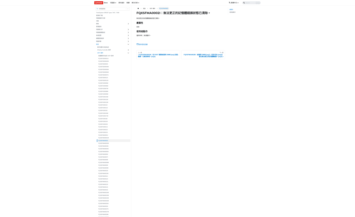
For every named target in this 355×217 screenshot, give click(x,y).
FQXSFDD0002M (103, 61)
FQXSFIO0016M (103, 113)
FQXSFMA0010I (103, 170)
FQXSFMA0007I (103, 157)
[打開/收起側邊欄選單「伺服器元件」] (128, 29)
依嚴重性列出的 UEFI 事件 (106, 55)
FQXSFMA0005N (103, 151)
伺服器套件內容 (100, 18)
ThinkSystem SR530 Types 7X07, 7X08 (107, 12)
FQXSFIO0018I (102, 118)
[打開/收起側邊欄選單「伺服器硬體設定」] (128, 32)
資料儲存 (121, 3)
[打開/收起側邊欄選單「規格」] (128, 23)
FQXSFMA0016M (103, 192)
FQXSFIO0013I (102, 105)
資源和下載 (99, 15)
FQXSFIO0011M (103, 99)
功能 (97, 21)
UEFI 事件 (100, 53)
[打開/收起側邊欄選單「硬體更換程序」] (128, 38)
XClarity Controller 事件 (104, 50)
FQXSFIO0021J (103, 127)
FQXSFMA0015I (103, 190)
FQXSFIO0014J (103, 107)
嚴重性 (231, 9)
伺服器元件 (99, 29)
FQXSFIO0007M (103, 88)
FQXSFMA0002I (103, 140)
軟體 (128, 3)
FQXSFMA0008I (103, 159)
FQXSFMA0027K (103, 209)
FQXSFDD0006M (103, 72)
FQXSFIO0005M (103, 83)
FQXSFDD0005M (103, 69)
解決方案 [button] (135, 3)
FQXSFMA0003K (103, 146)
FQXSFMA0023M (103, 195)
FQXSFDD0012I (103, 77)
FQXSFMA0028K (103, 214)
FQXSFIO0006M (103, 86)
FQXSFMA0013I (103, 184)
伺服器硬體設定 (100, 32)
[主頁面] (138, 8)
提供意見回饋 (143, 44)
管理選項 (98, 26)
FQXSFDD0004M (103, 66)
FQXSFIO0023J (103, 132)
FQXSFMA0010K (103, 173)
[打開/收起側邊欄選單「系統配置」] (128, 35)
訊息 (97, 44)
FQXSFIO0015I (102, 110)
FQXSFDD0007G (103, 75)
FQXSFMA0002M (103, 143)
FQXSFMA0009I (103, 165)
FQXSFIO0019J (103, 121)
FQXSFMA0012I (103, 179)
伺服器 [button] (112, 3)
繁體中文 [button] (234, 3)
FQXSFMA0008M (103, 162)
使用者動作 (233, 12)
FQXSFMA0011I (103, 176)
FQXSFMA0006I (103, 154)
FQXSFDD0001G (103, 58)
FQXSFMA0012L (103, 181)
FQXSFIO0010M (103, 97)
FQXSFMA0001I (103, 135)
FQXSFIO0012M (103, 102)
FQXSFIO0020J (103, 124)
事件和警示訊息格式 (103, 47)
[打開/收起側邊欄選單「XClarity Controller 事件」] (128, 50)
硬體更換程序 (100, 38)
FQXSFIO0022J (103, 129)
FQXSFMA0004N (103, 148)
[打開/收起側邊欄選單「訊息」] (128, 44)
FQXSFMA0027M (103, 211)
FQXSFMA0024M (103, 198)
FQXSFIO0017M (103, 116)
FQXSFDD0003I (103, 64)
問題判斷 (98, 41)
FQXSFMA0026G (103, 203)
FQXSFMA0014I (103, 187)
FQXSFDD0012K (103, 80)
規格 (97, 23)
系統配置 (98, 35)
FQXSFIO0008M (103, 91)
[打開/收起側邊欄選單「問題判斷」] (128, 41)
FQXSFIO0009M (103, 94)
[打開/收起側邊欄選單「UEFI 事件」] (128, 52)
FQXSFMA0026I (103, 206)
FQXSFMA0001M (103, 138)
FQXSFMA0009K (103, 168)
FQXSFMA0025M (103, 201)
